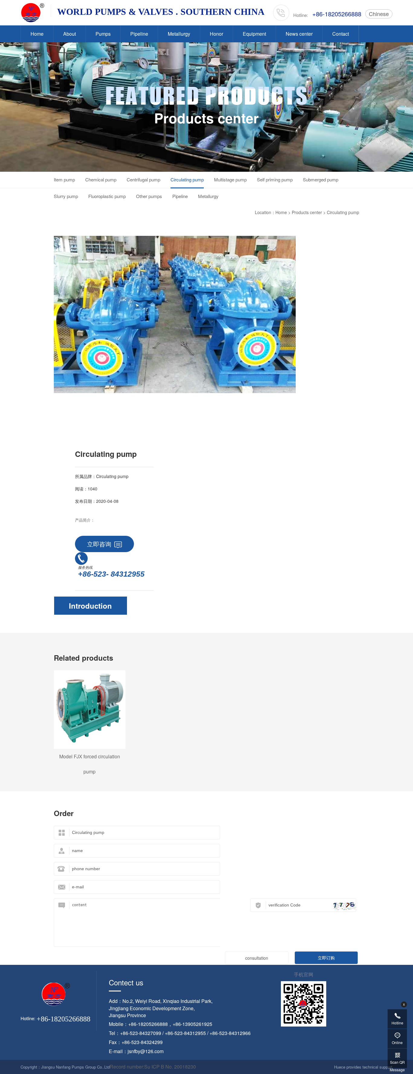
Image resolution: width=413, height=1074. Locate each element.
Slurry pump (66, 196)
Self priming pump (275, 179)
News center (299, 33)
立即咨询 (99, 543)
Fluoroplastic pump (107, 196)
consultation (256, 958)
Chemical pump (100, 179)
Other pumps (149, 196)
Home (37, 33)
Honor (216, 33)
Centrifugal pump (143, 179)
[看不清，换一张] (344, 906)
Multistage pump (230, 179)
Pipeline (139, 33)
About (69, 33)
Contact (340, 33)
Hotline (397, 1022)
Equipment (254, 33)
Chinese (379, 14)
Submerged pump (320, 179)
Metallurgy (179, 33)
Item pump (64, 179)
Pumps (103, 33)
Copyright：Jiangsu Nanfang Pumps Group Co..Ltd (65, 1067)
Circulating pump (187, 179)
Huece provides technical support (363, 1067)
